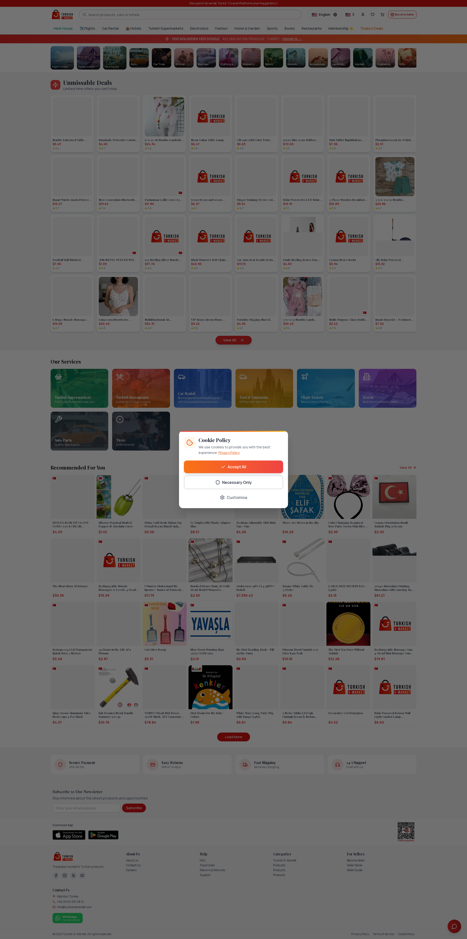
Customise (237, 497)
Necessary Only (237, 482)
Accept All (237, 467)
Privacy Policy (229, 452)
